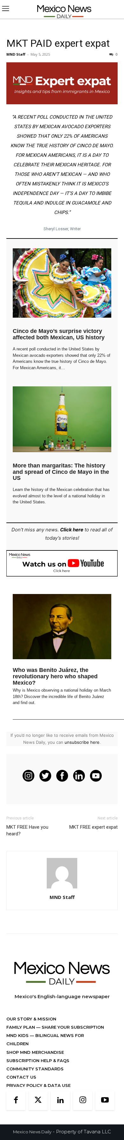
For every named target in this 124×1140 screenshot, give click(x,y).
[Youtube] (104, 1100)
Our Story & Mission (31, 1018)
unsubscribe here (82, 742)
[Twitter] (38, 1100)
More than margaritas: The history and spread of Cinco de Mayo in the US (61, 471)
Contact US (21, 1077)
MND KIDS (18, 1035)
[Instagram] (82, 1100)
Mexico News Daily (32, 1131)
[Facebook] (15, 1100)
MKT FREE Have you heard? (27, 830)
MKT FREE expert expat (93, 827)
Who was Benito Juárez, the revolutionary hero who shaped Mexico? (55, 676)
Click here (71, 530)
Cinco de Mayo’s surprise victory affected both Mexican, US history (59, 334)
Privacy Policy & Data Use (38, 1085)
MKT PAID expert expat (58, 43)
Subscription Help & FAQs (37, 1060)
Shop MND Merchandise (35, 1052)
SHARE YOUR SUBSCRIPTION (72, 1027)
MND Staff (15, 54)
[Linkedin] (60, 1100)
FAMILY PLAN (21, 1027)
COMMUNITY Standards (35, 1068)
